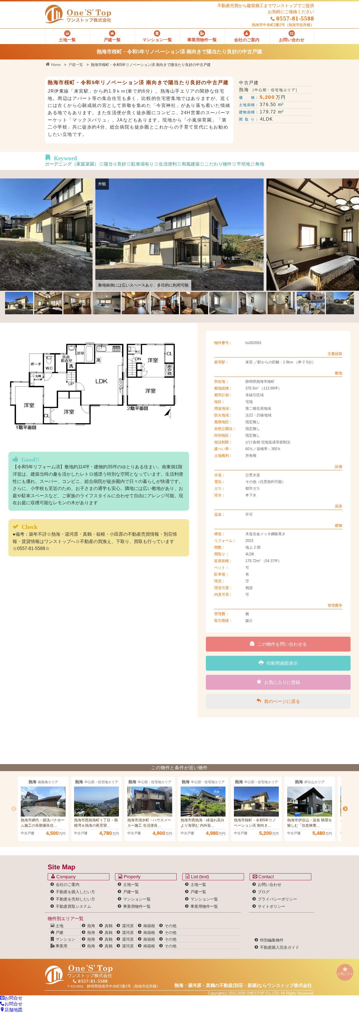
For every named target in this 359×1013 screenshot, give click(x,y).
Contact (265, 876)
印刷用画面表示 (282, 663)
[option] (43, 809)
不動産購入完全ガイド (279, 947)
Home (55, 65)
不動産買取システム (73, 906)
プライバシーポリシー (277, 899)
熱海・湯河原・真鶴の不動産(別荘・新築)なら (243, 985)
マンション (64, 939)
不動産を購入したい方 (75, 892)
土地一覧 (131, 884)
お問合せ (13, 998)
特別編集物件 (272, 940)
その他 (170, 925)
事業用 (60, 946)
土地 (58, 925)
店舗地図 (13, 1009)
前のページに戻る (282, 701)
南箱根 (149, 925)
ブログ (264, 892)
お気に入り (345, 973)
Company (65, 876)
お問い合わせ (269, 884)
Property (132, 876)
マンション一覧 (137, 899)
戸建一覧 (75, 65)
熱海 (91, 925)
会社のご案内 (67, 884)
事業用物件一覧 (137, 906)
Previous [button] (14, 809)
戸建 (58, 932)
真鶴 (108, 925)
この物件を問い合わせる (282, 644)
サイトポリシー (271, 906)
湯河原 (128, 925)
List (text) (199, 876)
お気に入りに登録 (282, 682)
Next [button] (345, 809)
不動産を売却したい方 (75, 899)
